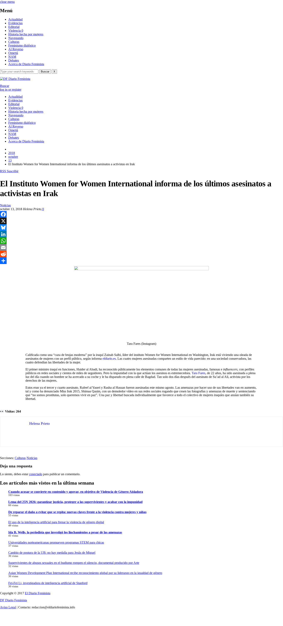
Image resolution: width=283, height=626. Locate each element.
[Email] (141, 247)
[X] (141, 221)
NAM (12, 56)
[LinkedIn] (141, 234)
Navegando (15, 38)
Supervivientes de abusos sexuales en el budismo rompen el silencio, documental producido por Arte (73, 562)
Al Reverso (15, 49)
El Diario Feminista (37, 593)
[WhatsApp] (141, 241)
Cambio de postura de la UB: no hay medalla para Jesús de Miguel (51, 552)
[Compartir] (141, 260)
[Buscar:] (19, 71)
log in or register (10, 89)
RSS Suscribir (9, 171)
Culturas (13, 41)
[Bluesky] (141, 227)
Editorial (13, 27)
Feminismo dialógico (22, 45)
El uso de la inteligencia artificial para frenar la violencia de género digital (56, 522)
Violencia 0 (15, 30)
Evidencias (15, 23)
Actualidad (15, 19)
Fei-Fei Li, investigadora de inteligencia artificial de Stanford (47, 583)
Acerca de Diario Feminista (26, 64)
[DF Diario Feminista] (15, 79)
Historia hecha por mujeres (25, 34)
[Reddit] (141, 254)
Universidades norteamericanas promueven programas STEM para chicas (56, 542)
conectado (35, 474)
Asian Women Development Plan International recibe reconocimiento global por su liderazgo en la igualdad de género (85, 573)
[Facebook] (141, 214)
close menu (7, 2)
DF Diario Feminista (13, 600)
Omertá (13, 53)
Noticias (5, 205)
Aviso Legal (8, 607)
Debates (13, 60)
